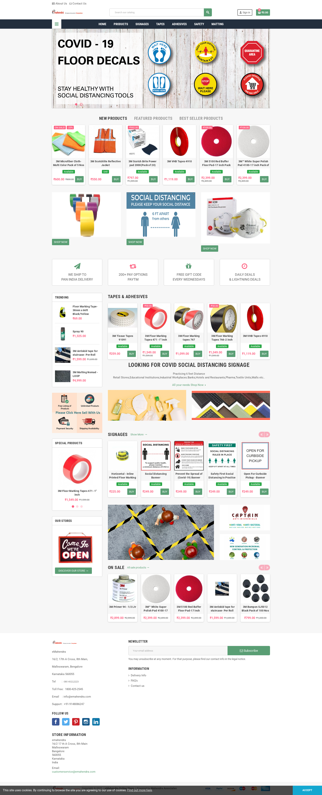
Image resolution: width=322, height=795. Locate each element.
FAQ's (134, 680)
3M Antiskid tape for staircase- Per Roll (222, 608)
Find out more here (139, 790)
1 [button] (73, 506)
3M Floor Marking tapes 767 (189, 337)
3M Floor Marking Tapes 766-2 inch (222, 337)
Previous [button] (261, 434)
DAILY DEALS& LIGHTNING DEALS (245, 277)
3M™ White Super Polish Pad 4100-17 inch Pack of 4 (253, 163)
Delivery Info (138, 675)
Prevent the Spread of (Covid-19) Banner (189, 475)
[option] (77, 476)
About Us (61, 3)
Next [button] (267, 434)
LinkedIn (96, 722)
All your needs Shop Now (188, 385)
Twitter (66, 722)
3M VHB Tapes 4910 (179, 161)
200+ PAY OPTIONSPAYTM (133, 277)
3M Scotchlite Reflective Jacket (105, 163)
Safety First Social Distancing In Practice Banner (222, 475)
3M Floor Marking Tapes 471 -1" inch (155, 337)
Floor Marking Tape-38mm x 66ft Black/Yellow (85, 310)
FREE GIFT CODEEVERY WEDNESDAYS (189, 277)
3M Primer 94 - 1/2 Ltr (122, 606)
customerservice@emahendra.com (73, 771)
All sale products (138, 567)
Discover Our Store (73, 570)
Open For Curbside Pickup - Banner (255, 475)
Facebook (55, 722)
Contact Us (79, 3)
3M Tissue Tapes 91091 (122, 337)
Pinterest (76, 722)
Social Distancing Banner (156, 475)
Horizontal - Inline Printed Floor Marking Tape (122, 475)
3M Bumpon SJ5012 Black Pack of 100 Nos (255, 608)
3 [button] (81, 506)
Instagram (86, 722)
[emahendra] (68, 12)
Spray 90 (78, 331)
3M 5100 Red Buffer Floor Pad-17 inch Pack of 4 (216, 163)
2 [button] (77, 506)
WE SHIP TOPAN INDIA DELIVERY (77, 277)
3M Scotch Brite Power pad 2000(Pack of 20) (143, 163)
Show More (137, 434)
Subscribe (250, 650)
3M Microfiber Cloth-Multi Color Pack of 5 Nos (68, 163)
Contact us (137, 685)
